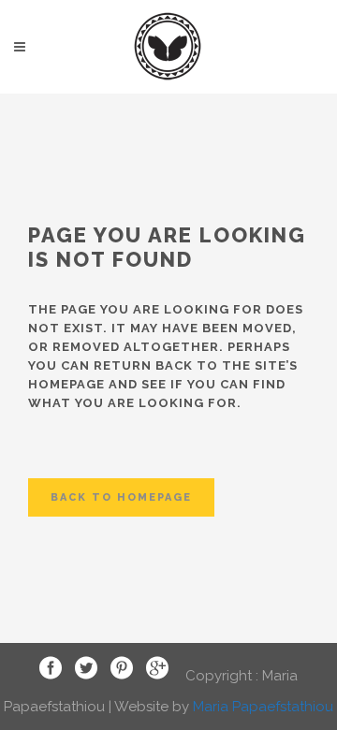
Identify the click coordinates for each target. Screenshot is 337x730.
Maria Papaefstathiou (263, 706)
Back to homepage (121, 497)
